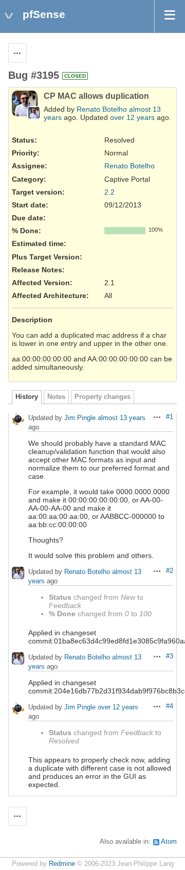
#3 (169, 656)
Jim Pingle (80, 418)
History (26, 397)
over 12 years (132, 117)
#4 (169, 706)
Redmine (62, 863)
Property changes (103, 397)
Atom (169, 841)
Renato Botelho (102, 109)
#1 (169, 417)
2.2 (109, 192)
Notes (56, 397)
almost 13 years (121, 418)
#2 (169, 571)
